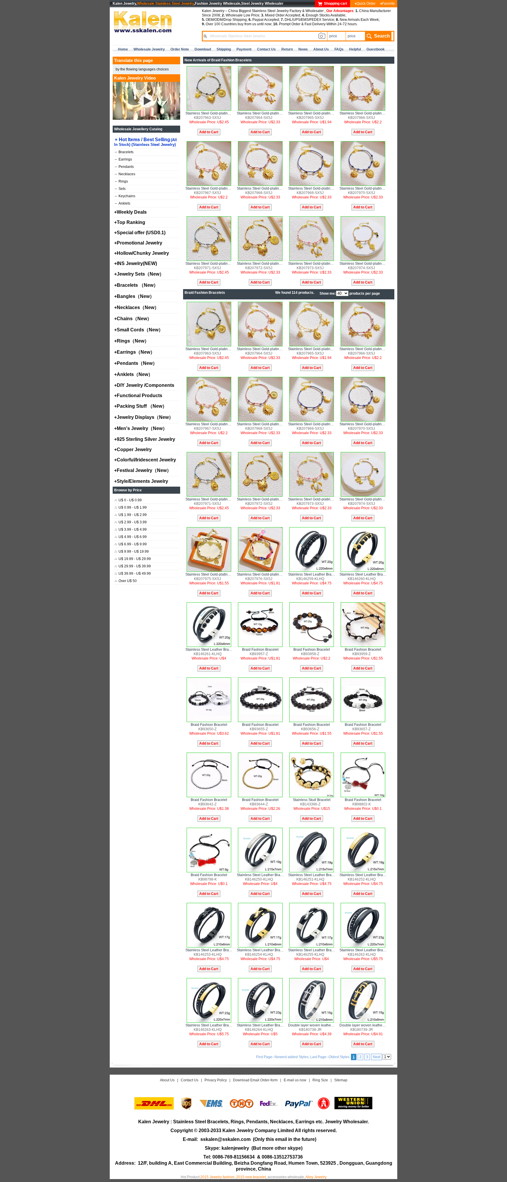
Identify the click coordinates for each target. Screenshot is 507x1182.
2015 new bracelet (251, 1177)
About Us (167, 1080)
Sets (120, 189)
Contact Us (189, 1080)
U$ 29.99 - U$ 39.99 (133, 566)
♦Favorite (387, 3)
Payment (243, 49)
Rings (121, 181)
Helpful (355, 49)
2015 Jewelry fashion (217, 1177)
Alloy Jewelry (316, 1177)
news (303, 49)
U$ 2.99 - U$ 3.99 (131, 522)
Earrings (123, 159)
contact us (266, 49)
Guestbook (375, 49)
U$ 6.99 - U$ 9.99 (131, 544)
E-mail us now (295, 1080)
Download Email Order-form (255, 1080)
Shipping (224, 49)
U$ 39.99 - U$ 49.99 (133, 573)
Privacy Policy (216, 1080)
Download (203, 49)
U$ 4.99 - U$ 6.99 (131, 537)
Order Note (179, 49)
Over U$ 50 (126, 581)
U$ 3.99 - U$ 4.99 (131, 529)
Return (287, 49)
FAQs (339, 49)
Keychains (125, 196)
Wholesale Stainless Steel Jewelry (165, 3)
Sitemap (340, 1080)
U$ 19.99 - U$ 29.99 (133, 559)
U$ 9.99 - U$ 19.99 (132, 551)
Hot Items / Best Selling (145, 142)
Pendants (124, 167)
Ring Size (320, 1080)
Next (376, 1057)
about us (321, 49)
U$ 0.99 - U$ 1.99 (131, 507)
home (123, 49)
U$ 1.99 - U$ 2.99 (131, 515)
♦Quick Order (365, 3)
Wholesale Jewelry (149, 49)
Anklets (122, 203)
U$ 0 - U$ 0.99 (128, 500)
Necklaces (125, 174)
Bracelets (124, 152)
